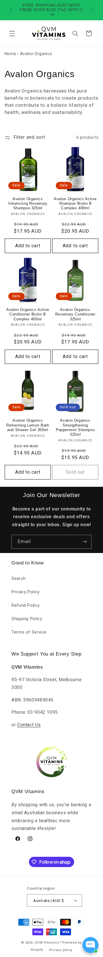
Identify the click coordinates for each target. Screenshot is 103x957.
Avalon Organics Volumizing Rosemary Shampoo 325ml (27, 203)
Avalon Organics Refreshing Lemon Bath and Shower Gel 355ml (27, 425)
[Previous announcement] (11, 10)
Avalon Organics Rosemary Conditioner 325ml (75, 314)
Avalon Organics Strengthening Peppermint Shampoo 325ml (75, 428)
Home (10, 53)
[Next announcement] (92, 10)
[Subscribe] (84, 542)
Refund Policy (25, 605)
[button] (12, 33)
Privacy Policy (25, 591)
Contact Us (29, 724)
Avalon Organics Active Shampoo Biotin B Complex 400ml (75, 203)
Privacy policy (60, 950)
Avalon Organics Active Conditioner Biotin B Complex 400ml (27, 314)
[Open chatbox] (90, 945)
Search (18, 578)
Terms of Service (29, 632)
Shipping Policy (26, 618)
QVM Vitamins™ (48, 942)
